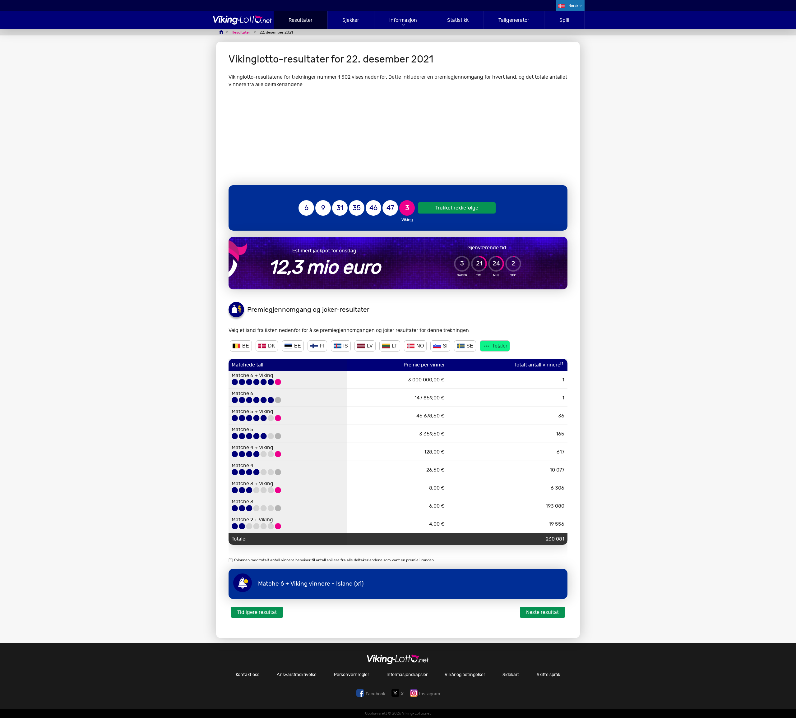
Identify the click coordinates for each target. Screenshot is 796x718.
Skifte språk (548, 674)
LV (370, 345)
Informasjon (403, 20)
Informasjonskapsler (407, 674)
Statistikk (458, 20)
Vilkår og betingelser (465, 674)
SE (469, 345)
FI (322, 345)
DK (271, 345)
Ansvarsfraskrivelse (297, 674)
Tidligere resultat (257, 612)
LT (394, 345)
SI (445, 345)
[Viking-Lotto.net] (242, 23)
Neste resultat (542, 612)
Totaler (499, 345)
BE (245, 345)
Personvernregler (351, 674)
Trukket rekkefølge (456, 208)
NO (420, 345)
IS (345, 345)
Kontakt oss (247, 674)
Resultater (300, 20)
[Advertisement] (398, 136)
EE (297, 345)
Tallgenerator (513, 20)
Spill (564, 20)
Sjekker (350, 20)
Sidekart (510, 674)
